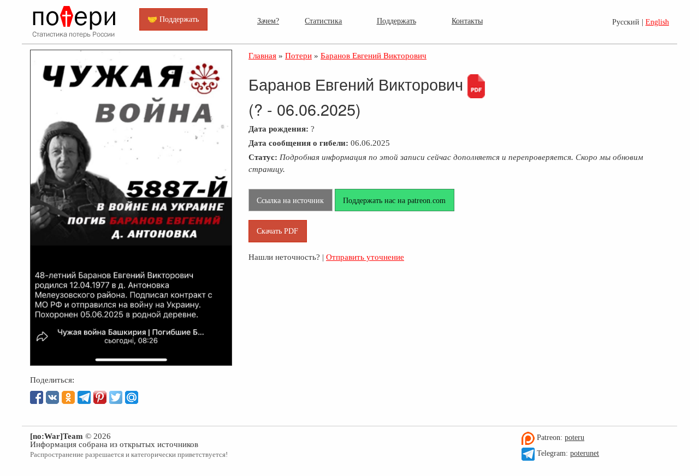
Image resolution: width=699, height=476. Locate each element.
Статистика (323, 20)
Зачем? (268, 20)
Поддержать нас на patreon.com (394, 200)
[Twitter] (115, 397)
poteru (574, 437)
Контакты (467, 20)
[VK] (52, 397)
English (657, 22)
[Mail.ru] (131, 397)
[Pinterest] (99, 397)
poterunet (584, 453)
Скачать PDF (277, 231)
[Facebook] (36, 397)
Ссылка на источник (290, 200)
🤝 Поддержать (173, 19)
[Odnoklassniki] (68, 397)
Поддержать (396, 20)
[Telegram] (84, 397)
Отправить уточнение (365, 256)
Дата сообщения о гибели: (298, 142)
